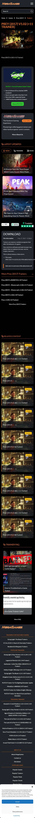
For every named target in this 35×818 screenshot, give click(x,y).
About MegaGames (17, 754)
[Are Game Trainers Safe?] (17, 604)
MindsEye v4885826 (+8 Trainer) (17, 686)
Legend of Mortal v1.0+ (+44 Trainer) (17, 660)
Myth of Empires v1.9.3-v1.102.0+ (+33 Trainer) (17, 728)
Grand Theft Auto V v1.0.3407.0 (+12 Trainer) (17, 743)
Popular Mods (17, 777)
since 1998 (26, 121)
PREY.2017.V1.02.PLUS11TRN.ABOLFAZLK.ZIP (18, 266)
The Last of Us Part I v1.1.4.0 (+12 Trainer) (17, 719)
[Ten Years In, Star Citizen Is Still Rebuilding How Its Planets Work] (17, 208)
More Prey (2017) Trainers (17, 304)
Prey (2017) (20, 18)
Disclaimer (17, 761)
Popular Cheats (17, 780)
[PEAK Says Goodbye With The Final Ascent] (17, 186)
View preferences (17, 811)
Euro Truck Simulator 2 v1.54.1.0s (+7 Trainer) (17, 732)
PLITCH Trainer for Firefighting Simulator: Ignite (17, 683)
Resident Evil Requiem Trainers (17, 646)
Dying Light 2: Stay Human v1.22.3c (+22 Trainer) (17, 709)
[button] (32, 786)
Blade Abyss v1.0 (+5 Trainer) (17, 739)
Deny (17, 806)
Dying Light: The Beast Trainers (17, 639)
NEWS (7, 151)
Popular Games (17, 769)
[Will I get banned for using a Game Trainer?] (17, 560)
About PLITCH (17, 104)
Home (3, 18)
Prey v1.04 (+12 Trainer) (9, 300)
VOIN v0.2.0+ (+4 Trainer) (17, 735)
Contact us (17, 758)
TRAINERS (19, 151)
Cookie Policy (16, 815)
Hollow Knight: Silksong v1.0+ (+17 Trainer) (17, 670)
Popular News (17, 784)
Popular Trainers (17, 773)
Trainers (29, 18)
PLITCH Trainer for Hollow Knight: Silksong (17, 690)
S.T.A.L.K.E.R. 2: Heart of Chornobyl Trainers (17, 643)
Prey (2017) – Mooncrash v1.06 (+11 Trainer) (17, 285)
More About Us (17, 134)
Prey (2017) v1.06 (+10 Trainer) (12, 295)
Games (11, 18)
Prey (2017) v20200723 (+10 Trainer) (14, 280)
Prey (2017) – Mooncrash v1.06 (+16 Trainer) (17, 290)
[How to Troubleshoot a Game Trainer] (17, 582)
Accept (17, 801)
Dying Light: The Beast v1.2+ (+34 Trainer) (17, 673)
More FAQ (17, 619)
